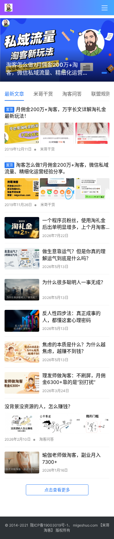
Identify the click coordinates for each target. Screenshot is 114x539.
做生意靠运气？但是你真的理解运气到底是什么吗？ (73, 254)
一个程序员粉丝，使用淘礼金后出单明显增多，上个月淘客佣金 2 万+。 (73, 224)
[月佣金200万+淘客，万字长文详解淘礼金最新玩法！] (57, 133)
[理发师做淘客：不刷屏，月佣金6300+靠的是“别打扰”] (22, 383)
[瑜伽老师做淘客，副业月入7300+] (22, 462)
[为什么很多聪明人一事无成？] (22, 289)
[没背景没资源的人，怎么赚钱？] (57, 423)
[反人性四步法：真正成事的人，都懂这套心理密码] (22, 320)
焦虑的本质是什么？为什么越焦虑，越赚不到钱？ (73, 347)
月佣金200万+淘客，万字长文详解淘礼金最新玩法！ (55, 112)
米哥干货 (43, 94)
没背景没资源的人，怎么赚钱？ (39, 406)
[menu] (104, 7)
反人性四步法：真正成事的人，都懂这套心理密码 (71, 316)
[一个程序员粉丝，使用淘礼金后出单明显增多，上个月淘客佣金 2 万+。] (22, 228)
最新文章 (14, 94)
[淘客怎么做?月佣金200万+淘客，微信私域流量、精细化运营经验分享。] (57, 188)
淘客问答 (72, 94)
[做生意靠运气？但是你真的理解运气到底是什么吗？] (22, 259)
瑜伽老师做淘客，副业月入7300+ (71, 458)
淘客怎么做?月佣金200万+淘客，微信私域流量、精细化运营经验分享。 (50, 69)
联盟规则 (101, 94)
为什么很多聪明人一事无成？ (73, 282)
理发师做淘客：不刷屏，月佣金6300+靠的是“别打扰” (73, 378)
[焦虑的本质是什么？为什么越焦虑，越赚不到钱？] (22, 352)
